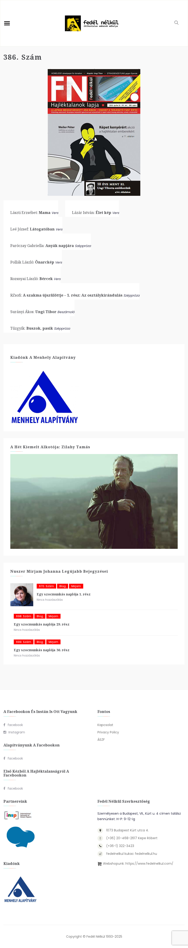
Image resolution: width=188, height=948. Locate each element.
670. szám (46, 586)
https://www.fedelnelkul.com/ (149, 863)
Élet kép (91, 212)
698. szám (23, 616)
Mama (30, 212)
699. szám (23, 642)
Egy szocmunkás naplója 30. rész (41, 650)
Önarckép (32, 262)
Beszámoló (66, 312)
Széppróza (83, 246)
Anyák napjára (42, 245)
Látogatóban (32, 229)
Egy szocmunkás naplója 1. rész (64, 594)
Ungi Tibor (33, 311)
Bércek (31, 278)
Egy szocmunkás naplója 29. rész (41, 624)
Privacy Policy (108, 732)
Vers (54, 212)
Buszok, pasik (31, 328)
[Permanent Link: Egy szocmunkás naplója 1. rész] (21, 594)
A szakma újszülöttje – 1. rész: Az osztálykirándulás (66, 295)
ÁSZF (101, 739)
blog (62, 586)
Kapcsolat (105, 725)
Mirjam (76, 586)
